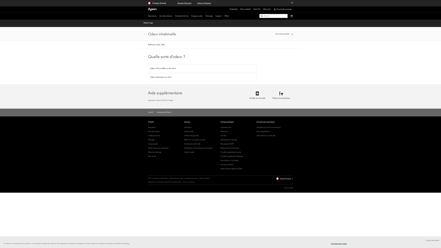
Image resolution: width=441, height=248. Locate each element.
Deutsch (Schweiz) (185, 3)
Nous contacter (245, 9)
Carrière (223, 136)
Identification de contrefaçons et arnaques (198, 148)
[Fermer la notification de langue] (292, 3)
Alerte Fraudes (189, 152)
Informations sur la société (229, 160)
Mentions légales (204, 178)
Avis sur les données (188, 182)
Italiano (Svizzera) (204, 3)
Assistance (187, 127)
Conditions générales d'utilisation (231, 156)
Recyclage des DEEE (227, 144)
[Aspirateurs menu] (158, 16)
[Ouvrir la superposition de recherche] (273, 16)
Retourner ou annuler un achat (194, 140)
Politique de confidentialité (160, 178)
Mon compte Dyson (263, 131)
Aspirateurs (152, 16)
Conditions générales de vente (230, 152)
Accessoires (234, 9)
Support (218, 16)
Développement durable (228, 140)
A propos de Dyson (227, 165)
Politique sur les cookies (176, 178)
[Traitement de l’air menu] (189, 16)
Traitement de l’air (181, 16)
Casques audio (197, 16)
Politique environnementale (229, 148)
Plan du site (152, 156)
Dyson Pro (256, 9)
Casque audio (153, 144)
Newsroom (267, 9)
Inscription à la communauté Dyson (269, 127)
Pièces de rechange (154, 152)
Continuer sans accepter (432, 240)
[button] (276, 34)
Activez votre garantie (191, 136)
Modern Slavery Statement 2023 (231, 169)
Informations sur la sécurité (266, 136)
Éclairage (209, 16)
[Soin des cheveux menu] (173, 16)
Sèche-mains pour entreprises (158, 148)
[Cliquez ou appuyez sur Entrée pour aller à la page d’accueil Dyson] (152, 9)
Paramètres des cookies (191, 178)
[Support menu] (222, 16)
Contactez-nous (225, 127)
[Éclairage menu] (214, 16)
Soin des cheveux (165, 16)
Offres (226, 16)
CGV (149, 178)
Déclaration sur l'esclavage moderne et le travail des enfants (164, 182)
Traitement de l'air (154, 136)
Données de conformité (192, 144)
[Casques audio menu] (204, 16)
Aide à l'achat (188, 131)
